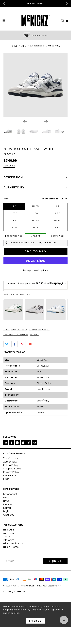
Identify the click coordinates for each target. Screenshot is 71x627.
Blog (6, 497)
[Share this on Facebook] (14, 344)
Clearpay (8, 514)
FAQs (6, 479)
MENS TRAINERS (19, 329)
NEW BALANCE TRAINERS (15, 334)
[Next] (45, 121)
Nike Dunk (8, 529)
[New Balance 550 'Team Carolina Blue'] (55, 318)
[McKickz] (35, 20)
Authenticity (10, 461)
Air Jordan (9, 533)
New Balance (44, 389)
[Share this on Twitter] (6, 344)
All (22, 46)
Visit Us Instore (36, 3)
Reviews (8, 504)
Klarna (7, 507)
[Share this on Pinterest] (22, 344)
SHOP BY (34, 334)
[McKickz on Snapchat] (23, 442)
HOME (6, 329)
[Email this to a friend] (30, 344)
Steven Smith (44, 383)
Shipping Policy (12, 468)
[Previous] (25, 121)
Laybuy (7, 511)
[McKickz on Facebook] (11, 442)
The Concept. (11, 458)
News (6, 501)
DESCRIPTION (13, 177)
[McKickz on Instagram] (17, 442)
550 (39, 371)
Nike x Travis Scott (13, 543)
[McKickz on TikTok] (28, 442)
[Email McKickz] (5, 442)
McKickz (14, 585)
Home (14, 46)
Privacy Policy (11, 472)
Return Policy (10, 465)
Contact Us (10, 475)
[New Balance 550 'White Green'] (13, 318)
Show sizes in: (49, 198)
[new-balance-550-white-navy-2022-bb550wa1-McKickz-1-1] (35, 85)
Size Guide (9, 165)
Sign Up (55, 561)
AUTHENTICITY (13, 187)
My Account (10, 494)
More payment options (35, 270)
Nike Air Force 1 (11, 547)
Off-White (8, 540)
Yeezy (6, 536)
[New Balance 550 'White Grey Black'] (34, 318)
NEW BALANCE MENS (39, 329)
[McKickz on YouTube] (34, 442)
